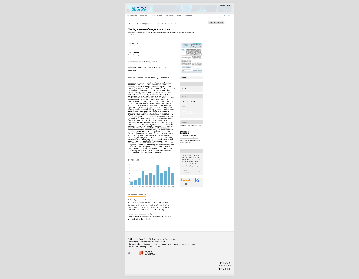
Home (130, 24)
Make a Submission (216, 22)
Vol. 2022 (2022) (144, 24)
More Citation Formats (189, 171)
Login (229, 5)
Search (228, 16)
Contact (188, 16)
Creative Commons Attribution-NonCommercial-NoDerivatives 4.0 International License (190, 140)
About (178, 16)
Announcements (156, 16)
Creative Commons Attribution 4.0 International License (174, 244)
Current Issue (132, 16)
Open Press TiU (145, 239)
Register (222, 5)
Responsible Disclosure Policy (153, 241)
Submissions (169, 16)
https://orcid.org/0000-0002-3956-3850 (136, 48)
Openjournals (170, 239)
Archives (143, 16)
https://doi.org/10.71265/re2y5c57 (144, 62)
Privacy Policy (133, 241)
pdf (184, 78)
